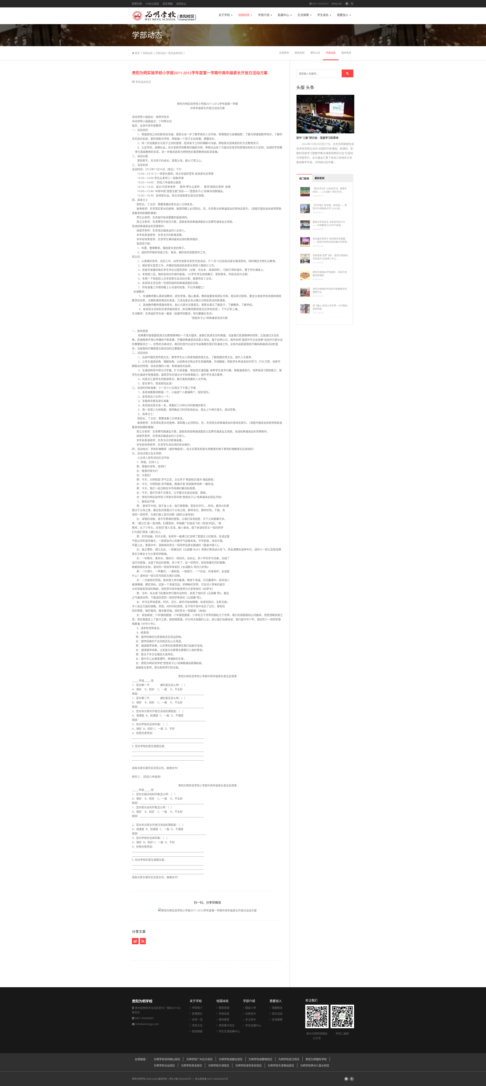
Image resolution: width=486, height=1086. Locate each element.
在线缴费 (276, 1019)
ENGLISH (337, 3)
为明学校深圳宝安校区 (248, 1065)
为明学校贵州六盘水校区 (314, 1065)
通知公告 (315, 52)
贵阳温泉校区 (175, 53)
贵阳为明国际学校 (316, 1059)
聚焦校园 (300, 52)
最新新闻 (319, 178)
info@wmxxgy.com (147, 1024)
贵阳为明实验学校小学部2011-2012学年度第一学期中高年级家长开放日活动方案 (199, 72)
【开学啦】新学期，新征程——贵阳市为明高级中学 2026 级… (330, 207)
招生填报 (168, 3)
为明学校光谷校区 (164, 1065)
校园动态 (244, 15)
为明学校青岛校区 (191, 1065)
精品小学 (250, 1007)
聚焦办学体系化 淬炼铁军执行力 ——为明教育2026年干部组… (329, 223)
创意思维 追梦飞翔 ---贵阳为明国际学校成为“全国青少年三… (330, 257)
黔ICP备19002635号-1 (181, 1078)
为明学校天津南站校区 (281, 1065)
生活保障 (303, 15)
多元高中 (250, 1019)
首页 (137, 53)
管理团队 (197, 1013)
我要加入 (343, 15)
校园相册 (197, 1031)
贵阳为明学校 (139, 1078)
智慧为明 (137, 3)
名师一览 (197, 1019)
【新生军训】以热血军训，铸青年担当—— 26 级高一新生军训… (330, 190)
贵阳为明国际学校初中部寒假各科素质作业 (330, 290)
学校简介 (197, 1007)
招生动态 (276, 1013)
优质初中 (250, 1013)
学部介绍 (264, 15)
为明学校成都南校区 (260, 1059)
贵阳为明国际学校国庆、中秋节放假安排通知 (330, 274)
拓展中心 (284, 15)
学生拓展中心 (253, 1025)
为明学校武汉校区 (289, 1059)
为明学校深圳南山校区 (167, 1059)
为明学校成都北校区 (231, 1059)
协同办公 (181, 3)
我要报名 (276, 1007)
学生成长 (323, 15)
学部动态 (161, 53)
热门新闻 (304, 178)
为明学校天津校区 (218, 1065)
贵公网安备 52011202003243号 (211, 1078)
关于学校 (225, 15)
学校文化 (197, 1025)
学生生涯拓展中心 (229, 1031)
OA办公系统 (152, 3)
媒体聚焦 (346, 52)
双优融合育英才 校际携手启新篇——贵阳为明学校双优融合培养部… (331, 240)
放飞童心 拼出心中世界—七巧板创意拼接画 (330, 307)
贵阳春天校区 (226, 1025)
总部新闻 (284, 52)
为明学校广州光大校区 (199, 1059)
